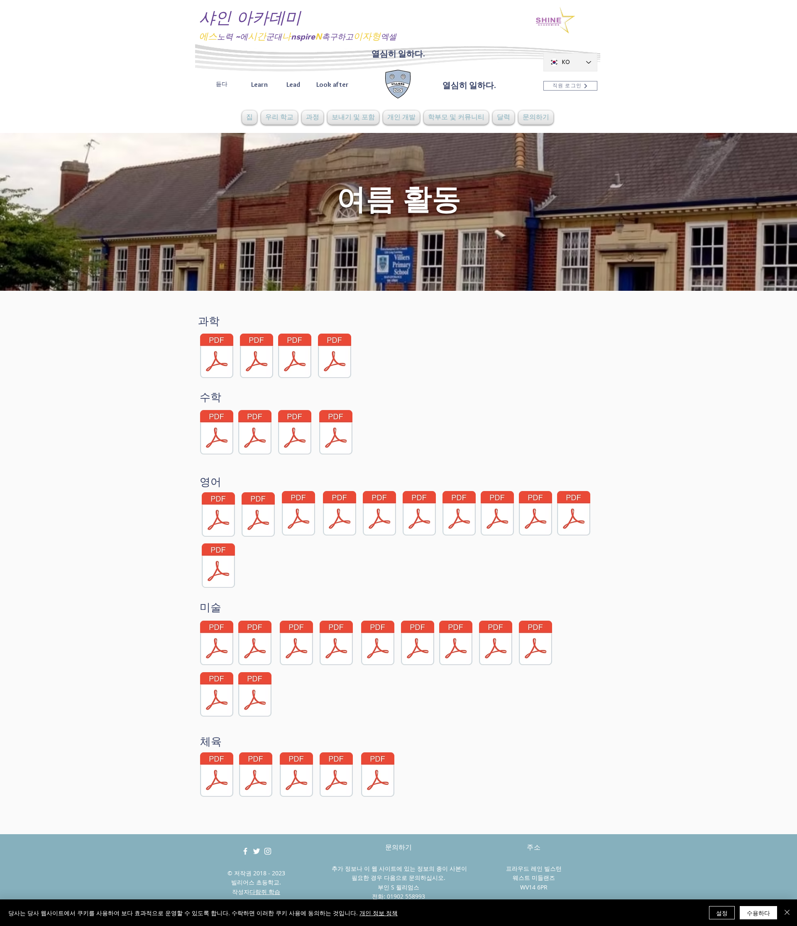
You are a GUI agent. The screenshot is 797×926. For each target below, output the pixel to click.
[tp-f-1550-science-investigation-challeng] (294, 357)
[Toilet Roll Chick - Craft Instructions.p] (296, 644)
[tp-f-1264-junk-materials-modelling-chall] (216, 695)
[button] (279, 118)
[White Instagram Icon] (267, 851)
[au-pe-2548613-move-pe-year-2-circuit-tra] (216, 776)
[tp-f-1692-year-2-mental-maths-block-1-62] (335, 433)
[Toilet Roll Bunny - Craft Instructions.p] (216, 644)
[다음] (751, 212)
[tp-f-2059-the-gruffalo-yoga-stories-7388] (377, 776)
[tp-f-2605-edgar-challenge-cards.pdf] (459, 514)
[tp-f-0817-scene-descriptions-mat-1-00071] (258, 515)
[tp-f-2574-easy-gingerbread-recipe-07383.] (255, 695)
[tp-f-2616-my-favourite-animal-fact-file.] (256, 357)
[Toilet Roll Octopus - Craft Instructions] (336, 644)
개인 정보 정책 (378, 913)
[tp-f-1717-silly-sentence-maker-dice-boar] (218, 515)
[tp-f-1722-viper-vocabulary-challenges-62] (339, 514)
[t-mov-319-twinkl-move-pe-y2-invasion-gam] (255, 776)
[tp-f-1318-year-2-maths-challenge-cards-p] (216, 433)
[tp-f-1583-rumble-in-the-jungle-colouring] (535, 644)
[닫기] (787, 912)
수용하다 (758, 913)
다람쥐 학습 (264, 892)
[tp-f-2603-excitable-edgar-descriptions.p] (419, 514)
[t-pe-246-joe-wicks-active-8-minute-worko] (336, 776)
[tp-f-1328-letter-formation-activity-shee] (218, 567)
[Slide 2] (398, 270)
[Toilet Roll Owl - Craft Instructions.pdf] (377, 644)
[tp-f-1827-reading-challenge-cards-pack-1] (379, 514)
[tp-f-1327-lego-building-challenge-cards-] (495, 644)
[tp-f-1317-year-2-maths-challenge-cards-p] (255, 433)
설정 (722, 913)
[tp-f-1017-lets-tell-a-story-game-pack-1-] (298, 514)
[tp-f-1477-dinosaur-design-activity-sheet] (455, 644)
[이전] (45, 212)
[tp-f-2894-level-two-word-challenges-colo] (497, 514)
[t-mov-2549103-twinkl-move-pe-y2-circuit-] (296, 776)
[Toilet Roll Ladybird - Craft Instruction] (255, 644)
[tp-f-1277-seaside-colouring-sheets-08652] (417, 644)
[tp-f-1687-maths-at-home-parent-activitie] (294, 433)
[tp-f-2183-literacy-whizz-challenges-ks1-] (573, 514)
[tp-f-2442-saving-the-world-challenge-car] (334, 357)
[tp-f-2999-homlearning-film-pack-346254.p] (535, 514)
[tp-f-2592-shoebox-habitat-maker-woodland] (216, 357)
